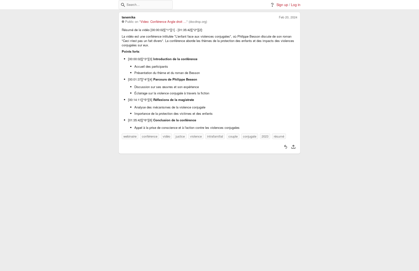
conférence (149, 136)
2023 (265, 136)
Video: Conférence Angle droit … (163, 21)
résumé (279, 136)
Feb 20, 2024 (288, 17)
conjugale (249, 136)
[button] (123, 4)
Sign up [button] (282, 4)
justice (180, 136)
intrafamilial (215, 136)
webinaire (130, 136)
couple (233, 136)
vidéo (166, 136)
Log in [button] (295, 4)
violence (196, 136)
